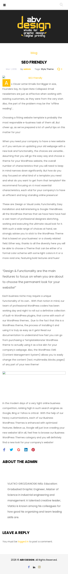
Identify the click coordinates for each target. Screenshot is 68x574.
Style (43, 69)
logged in (23, 541)
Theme (50, 69)
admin (27, 69)
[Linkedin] (34, 567)
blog (34, 53)
